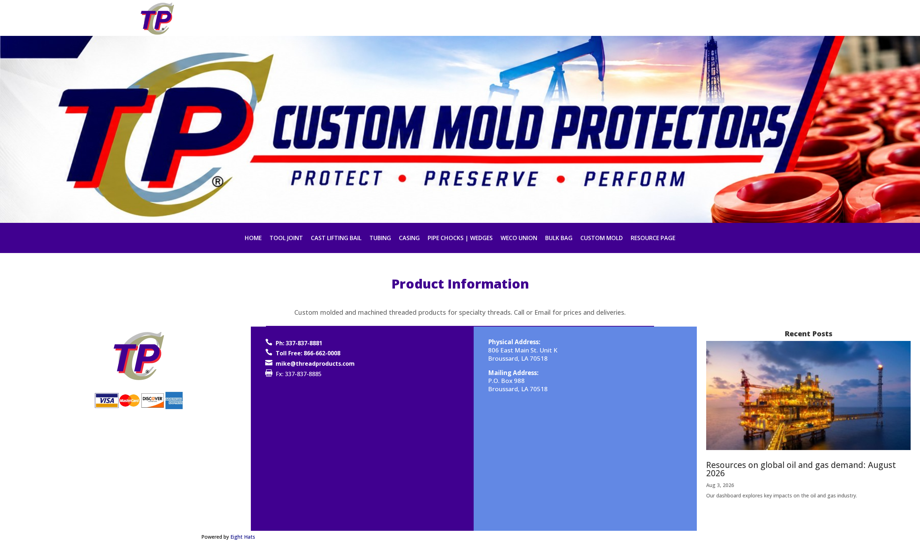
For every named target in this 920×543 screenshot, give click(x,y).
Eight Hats (242, 536)
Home (253, 238)
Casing (409, 238)
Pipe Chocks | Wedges (460, 238)
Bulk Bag (558, 238)
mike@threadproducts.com (315, 364)
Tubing (380, 238)
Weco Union (519, 238)
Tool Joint (286, 238)
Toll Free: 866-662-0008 (308, 353)
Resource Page (653, 238)
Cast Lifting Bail (336, 238)
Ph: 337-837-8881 (299, 343)
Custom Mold (601, 238)
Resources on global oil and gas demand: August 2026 (801, 469)
